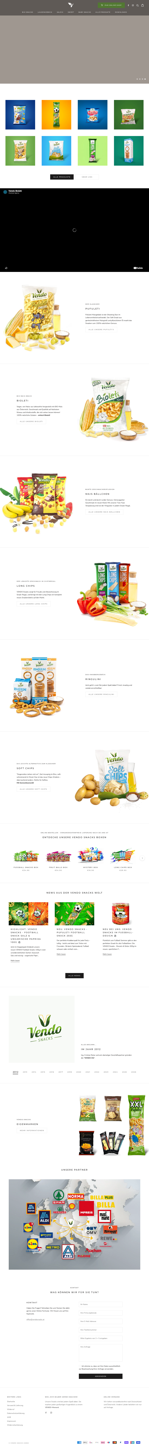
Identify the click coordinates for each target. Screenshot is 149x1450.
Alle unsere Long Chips (34, 604)
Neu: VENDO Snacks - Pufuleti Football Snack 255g (72, 932)
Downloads (121, 12)
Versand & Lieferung (15, 1405)
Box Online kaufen (22, 76)
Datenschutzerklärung (15, 1413)
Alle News (74, 976)
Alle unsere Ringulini (101, 694)
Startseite (11, 1401)
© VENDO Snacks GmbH (19, 1443)
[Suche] (137, 5)
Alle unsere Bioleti (31, 421)
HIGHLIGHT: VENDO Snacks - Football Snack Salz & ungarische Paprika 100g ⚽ (26, 935)
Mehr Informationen (32, 1130)
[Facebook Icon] (128, 5)
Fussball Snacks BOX (26, 867)
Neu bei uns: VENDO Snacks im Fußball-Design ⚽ (118, 932)
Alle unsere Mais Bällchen (104, 512)
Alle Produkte (103, 12)
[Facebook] (46, 1412)
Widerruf (10, 1409)
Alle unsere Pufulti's (101, 330)
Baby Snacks (85, 12)
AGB (9, 1417)
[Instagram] (51, 1412)
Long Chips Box (123, 867)
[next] (142, 858)
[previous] (6, 858)
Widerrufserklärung (15, 1425)
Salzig (60, 12)
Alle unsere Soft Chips (33, 789)
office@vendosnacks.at (35, 1319)
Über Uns (87, 177)
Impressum (11, 1421)
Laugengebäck (45, 12)
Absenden (100, 1376)
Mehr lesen (15, 960)
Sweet (71, 12)
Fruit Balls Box (58, 867)
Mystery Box (90, 867)
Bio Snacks (27, 12)
